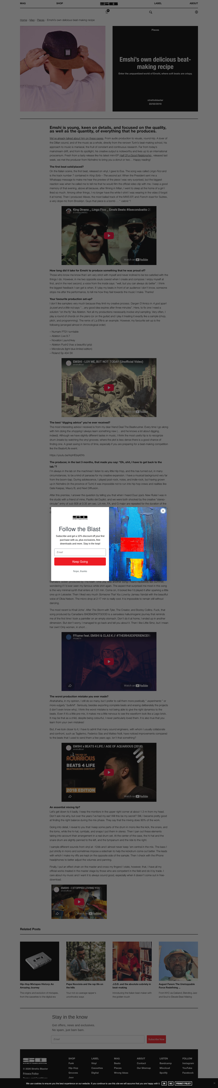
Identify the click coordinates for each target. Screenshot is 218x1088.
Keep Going (80, 561)
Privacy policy (183, 1083)
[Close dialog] (163, 510)
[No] (214, 1083)
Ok (164, 1083)
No (171, 1083)
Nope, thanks (80, 571)
